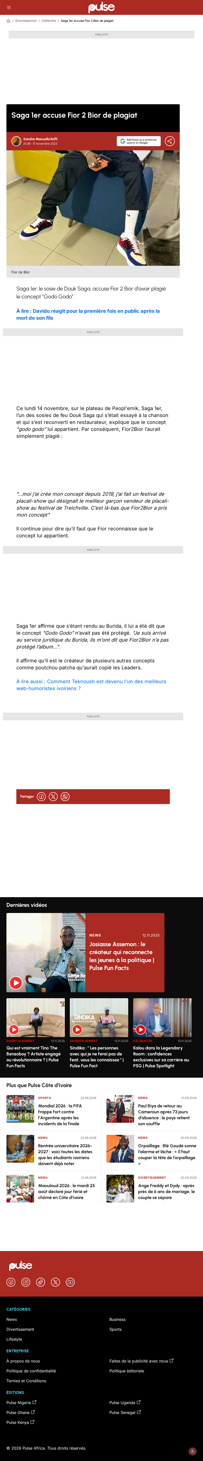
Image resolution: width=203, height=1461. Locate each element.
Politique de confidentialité (31, 1370)
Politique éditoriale (126, 1370)
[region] (101, 1035)
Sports (44, 1098)
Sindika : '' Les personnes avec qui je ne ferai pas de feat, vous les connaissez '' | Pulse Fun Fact (97, 1057)
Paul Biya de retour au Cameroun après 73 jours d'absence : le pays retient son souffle (164, 1114)
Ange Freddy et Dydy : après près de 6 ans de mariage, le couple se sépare (166, 1191)
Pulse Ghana (17, 1412)
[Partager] (170, 141)
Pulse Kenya (17, 1422)
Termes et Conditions (26, 1380)
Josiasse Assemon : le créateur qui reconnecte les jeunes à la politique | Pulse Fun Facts (121, 955)
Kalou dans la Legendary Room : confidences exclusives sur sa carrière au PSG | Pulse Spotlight (161, 1057)
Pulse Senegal (122, 1412)
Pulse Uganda (122, 1402)
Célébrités (49, 21)
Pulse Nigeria (18, 1402)
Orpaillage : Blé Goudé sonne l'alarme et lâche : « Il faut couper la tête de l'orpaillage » (167, 1154)
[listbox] (101, 1035)
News (95, 935)
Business (117, 1319)
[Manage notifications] (193, 1451)
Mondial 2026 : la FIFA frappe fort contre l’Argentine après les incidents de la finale (60, 1114)
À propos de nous (23, 1360)
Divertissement (26, 21)
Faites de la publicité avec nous (138, 1360)
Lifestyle (14, 1339)
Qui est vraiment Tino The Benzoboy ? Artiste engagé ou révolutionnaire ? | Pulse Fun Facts (33, 1057)
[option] (35, 1036)
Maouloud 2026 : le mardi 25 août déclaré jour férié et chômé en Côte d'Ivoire (66, 1191)
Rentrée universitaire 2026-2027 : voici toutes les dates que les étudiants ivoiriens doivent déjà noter (65, 1154)
